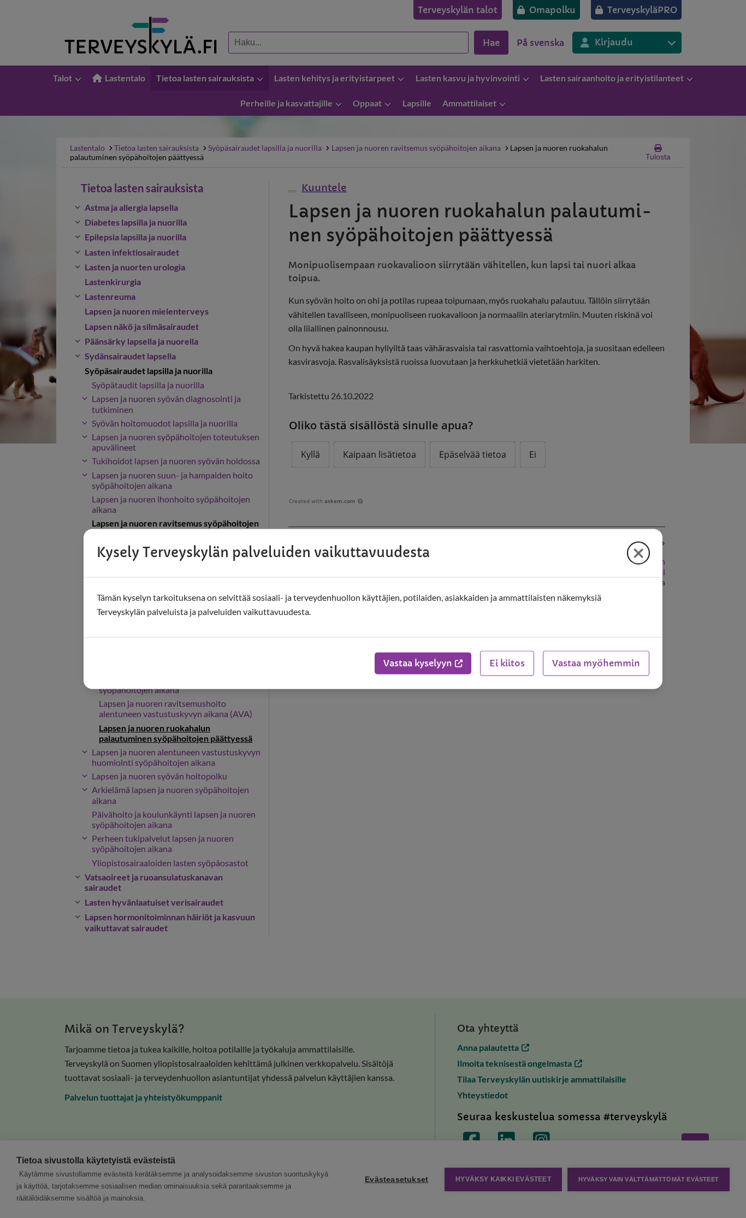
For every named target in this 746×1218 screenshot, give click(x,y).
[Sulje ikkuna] (638, 553)
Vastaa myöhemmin (596, 663)
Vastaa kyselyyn (417, 663)
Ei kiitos (507, 663)
